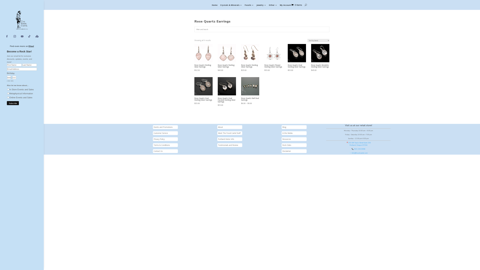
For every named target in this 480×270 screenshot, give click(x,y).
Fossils (248, 5)
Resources (286, 139)
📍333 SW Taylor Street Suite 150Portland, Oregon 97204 (358, 144)
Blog (284, 127)
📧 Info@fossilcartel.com (358, 153)
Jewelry (260, 5)
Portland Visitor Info (226, 139)
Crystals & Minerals (230, 5)
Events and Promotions (163, 127)
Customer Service (161, 133)
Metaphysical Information (21, 93)
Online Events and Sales (20, 97)
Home (215, 5)
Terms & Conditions (162, 145)
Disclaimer (286, 151)
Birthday (11, 73)
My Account (285, 5)
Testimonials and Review (228, 145)
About (220, 127)
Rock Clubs (286, 145)
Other (272, 5)
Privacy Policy (159, 139)
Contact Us (158, 151)
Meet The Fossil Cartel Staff (229, 133)
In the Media (287, 133)
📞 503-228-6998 (358, 149)
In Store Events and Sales (21, 89)
